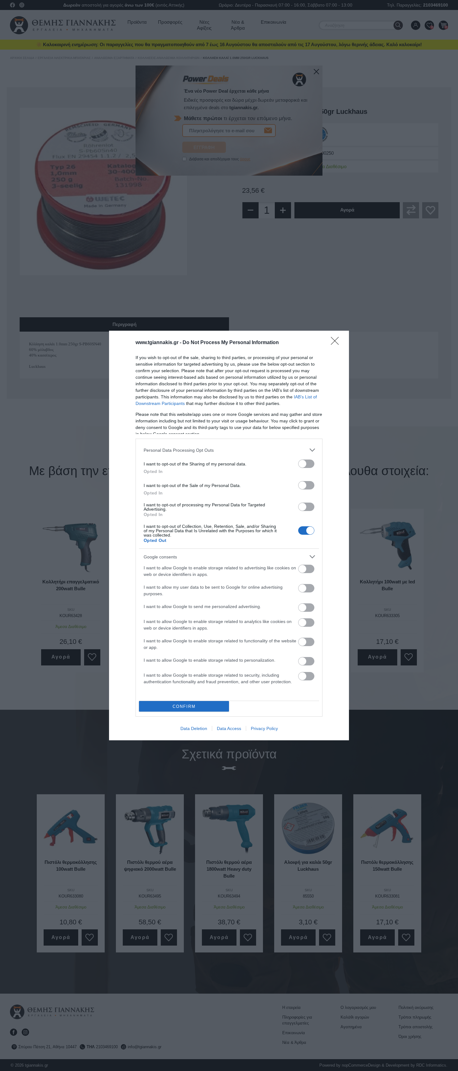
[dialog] (229, 535)
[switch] (306, 464)
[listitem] (229, 450)
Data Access (229, 728)
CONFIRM (184, 706)
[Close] (337, 343)
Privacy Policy (264, 728)
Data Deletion (193, 728)
